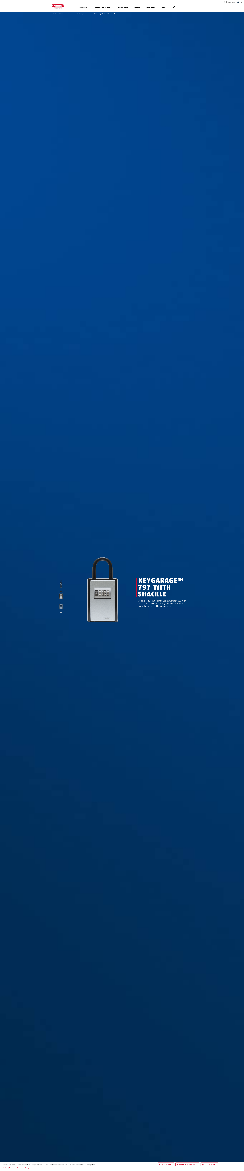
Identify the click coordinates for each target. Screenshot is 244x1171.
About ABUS (123, 7)
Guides (137, 7)
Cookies (5, 1168)
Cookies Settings (165, 1164)
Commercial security (103, 7)
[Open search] (174, 8)
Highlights (150, 7)
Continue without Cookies (187, 1164)
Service (164, 7)
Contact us (231, 2)
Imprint (29, 1168)
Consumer (83, 7)
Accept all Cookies (209, 1164)
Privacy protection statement (17, 1168)
